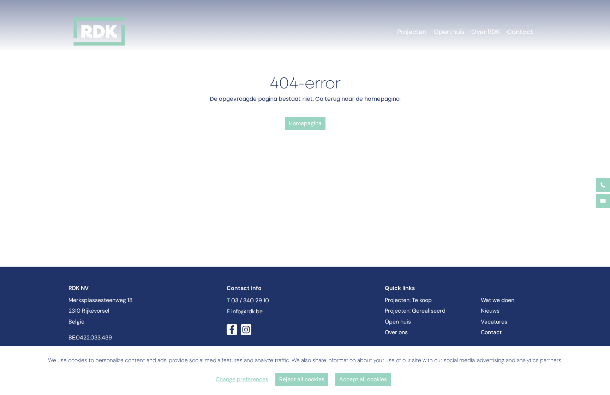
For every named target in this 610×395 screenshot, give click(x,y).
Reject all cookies (301, 379)
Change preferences (242, 379)
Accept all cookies (363, 379)
